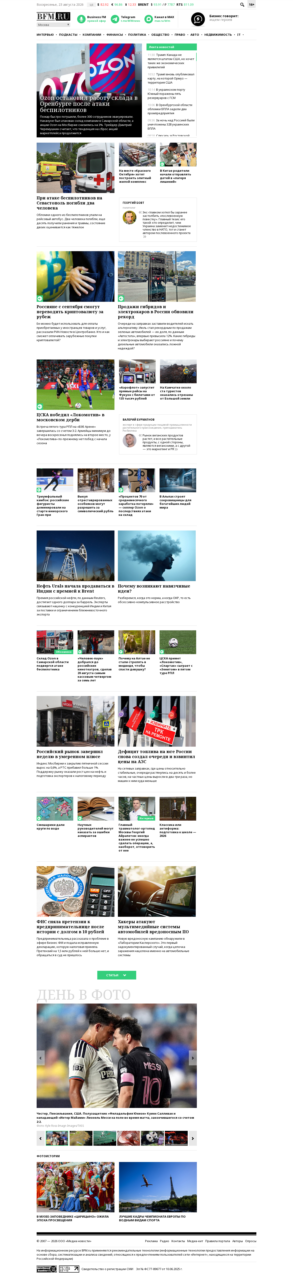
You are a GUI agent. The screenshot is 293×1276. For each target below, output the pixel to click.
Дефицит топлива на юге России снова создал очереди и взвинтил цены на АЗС (156, 756)
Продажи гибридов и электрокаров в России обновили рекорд (155, 311)
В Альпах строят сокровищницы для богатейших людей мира (175, 501)
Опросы (250, 1241)
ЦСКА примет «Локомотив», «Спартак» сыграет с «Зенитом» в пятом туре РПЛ (176, 665)
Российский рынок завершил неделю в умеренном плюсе (70, 754)
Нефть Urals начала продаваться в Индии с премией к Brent (75, 588)
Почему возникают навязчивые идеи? (154, 588)
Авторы (237, 1241)
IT (239, 35)
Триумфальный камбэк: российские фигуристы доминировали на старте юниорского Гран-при (53, 505)
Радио (164, 1241)
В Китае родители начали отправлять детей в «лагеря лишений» (175, 176)
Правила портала (217, 1241)
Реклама (151, 1241)
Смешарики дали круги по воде (51, 826)
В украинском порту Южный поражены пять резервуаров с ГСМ (166, 93)
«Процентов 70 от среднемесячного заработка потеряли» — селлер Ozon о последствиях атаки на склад (136, 505)
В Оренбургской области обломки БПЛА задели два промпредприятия (170, 109)
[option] (117, 1056)
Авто (194, 35)
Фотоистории (48, 1156)
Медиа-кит (195, 1241)
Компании (92, 35)
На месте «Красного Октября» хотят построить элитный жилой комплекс (135, 176)
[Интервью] (137, 799)
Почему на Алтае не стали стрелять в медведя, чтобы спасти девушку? (134, 663)
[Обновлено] (55, 632)
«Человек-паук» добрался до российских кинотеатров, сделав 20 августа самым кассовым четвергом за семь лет (95, 669)
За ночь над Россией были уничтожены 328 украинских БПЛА (171, 124)
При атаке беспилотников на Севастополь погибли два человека (69, 203)
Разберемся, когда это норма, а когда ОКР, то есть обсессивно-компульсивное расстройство (154, 600)
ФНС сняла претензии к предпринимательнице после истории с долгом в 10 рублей (70, 926)
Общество (160, 35)
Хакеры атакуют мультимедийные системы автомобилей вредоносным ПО (153, 926)
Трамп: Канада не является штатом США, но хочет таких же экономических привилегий (171, 61)
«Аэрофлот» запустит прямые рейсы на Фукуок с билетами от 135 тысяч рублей (137, 392)
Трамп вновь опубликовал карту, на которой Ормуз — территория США (171, 78)
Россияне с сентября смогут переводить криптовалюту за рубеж (70, 311)
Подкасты (68, 35)
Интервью (45, 35)
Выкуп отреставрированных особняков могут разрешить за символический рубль (96, 503)
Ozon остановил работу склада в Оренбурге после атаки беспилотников (89, 103)
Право (180, 35)
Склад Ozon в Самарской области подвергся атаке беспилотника (53, 663)
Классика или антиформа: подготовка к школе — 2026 (178, 830)
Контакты (178, 1241)
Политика (137, 35)
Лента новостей (161, 47)
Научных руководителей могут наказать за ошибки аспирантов (96, 830)
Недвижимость (218, 35)
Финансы (114, 35)
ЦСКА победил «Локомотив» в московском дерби (70, 417)
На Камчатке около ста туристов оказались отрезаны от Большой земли (176, 392)
